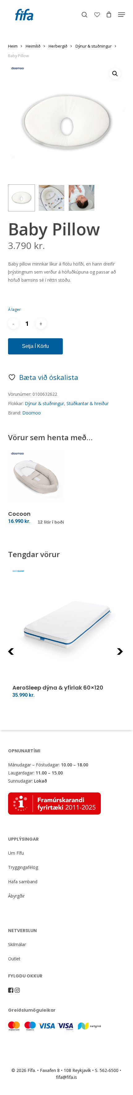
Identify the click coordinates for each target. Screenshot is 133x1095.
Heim (13, 46)
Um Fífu (16, 853)
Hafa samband (22, 882)
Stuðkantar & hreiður (87, 403)
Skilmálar (17, 944)
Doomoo (31, 413)
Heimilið (33, 46)
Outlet (14, 959)
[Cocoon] (36, 477)
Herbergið (58, 46)
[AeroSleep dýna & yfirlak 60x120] (66, 624)
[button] (121, 15)
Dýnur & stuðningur (93, 46)
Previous (23, 655)
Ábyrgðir (16, 896)
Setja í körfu (35, 346)
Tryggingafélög (23, 867)
